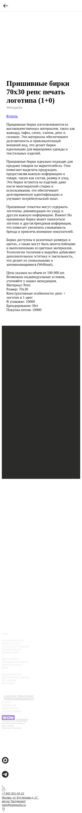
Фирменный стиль (12, 673)
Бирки (5, 667)
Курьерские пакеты (12, 664)
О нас (5, 633)
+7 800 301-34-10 (13, 793)
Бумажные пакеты (12, 711)
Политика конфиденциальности (19, 699)
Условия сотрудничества (15, 646)
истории (8, 689)
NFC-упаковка (9, 680)
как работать (11, 686)
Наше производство (13, 640)
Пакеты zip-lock (10, 658)
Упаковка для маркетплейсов (10, 706)
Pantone (6, 714)
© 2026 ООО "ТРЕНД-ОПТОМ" (19, 696)
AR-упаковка (8, 683)
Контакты (9, 693)
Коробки (6, 702)
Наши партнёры (10, 643)
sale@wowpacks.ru (14, 805)
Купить (12, 116)
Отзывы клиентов (11, 649)
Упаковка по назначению (15, 661)
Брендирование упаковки (16, 677)
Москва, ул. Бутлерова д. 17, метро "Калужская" (20, 799)
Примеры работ (10, 652)
